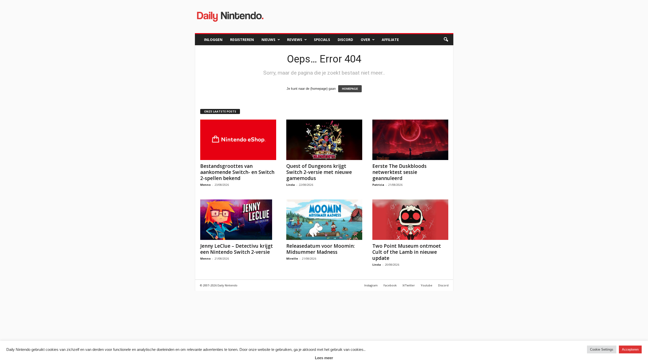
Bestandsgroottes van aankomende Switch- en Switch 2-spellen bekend (237, 172)
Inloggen (213, 39)
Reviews (294, 39)
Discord (345, 39)
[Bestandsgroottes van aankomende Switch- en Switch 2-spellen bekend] (238, 140)
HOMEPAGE (350, 88)
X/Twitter (408, 285)
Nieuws (268, 39)
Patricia (378, 185)
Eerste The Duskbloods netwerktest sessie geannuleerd (399, 172)
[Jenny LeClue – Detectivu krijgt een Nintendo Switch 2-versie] (238, 219)
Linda (290, 185)
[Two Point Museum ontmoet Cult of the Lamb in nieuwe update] (410, 219)
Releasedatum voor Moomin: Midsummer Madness (320, 249)
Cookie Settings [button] (601, 349)
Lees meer (324, 358)
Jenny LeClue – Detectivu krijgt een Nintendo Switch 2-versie (236, 249)
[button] (445, 39)
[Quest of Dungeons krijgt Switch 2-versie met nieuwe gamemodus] (324, 140)
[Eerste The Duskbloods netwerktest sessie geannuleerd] (410, 140)
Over (365, 39)
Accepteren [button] (630, 349)
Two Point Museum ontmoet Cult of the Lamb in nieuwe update (406, 252)
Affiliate (390, 39)
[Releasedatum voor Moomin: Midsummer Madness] (324, 219)
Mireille (292, 258)
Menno (205, 185)
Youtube (426, 285)
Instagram (371, 285)
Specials (322, 39)
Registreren (242, 39)
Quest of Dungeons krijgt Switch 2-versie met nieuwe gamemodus (319, 172)
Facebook (390, 285)
